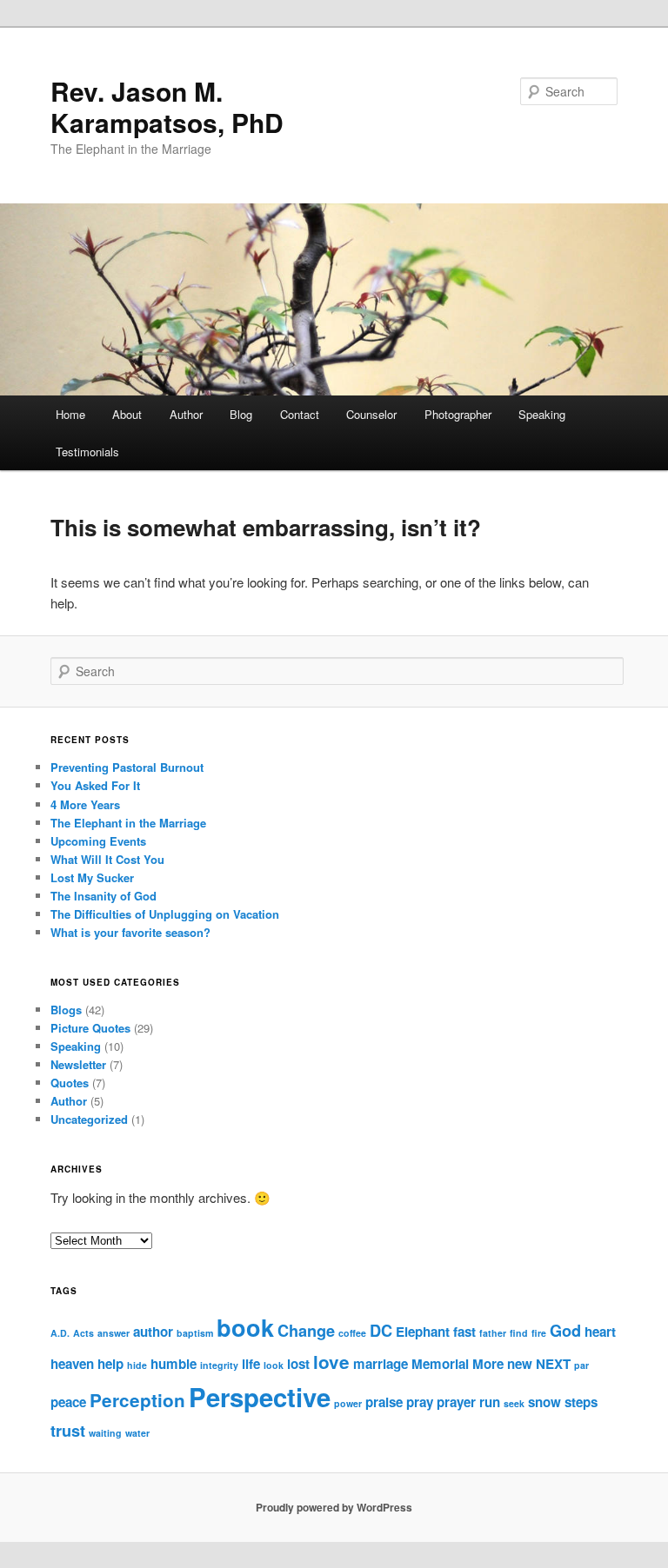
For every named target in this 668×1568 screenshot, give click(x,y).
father (492, 1332)
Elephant (423, 1331)
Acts (83, 1332)
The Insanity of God (103, 895)
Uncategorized (89, 1119)
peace (68, 1402)
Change (306, 1330)
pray (419, 1402)
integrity (219, 1365)
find (519, 1332)
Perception (137, 1399)
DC (381, 1330)
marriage (380, 1363)
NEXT (553, 1363)
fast (464, 1331)
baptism (195, 1332)
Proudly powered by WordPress (334, 1507)
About (127, 414)
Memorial (440, 1363)
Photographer (457, 414)
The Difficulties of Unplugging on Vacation (164, 914)
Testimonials (87, 451)
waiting (105, 1432)
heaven (72, 1363)
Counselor (371, 414)
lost (298, 1363)
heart (600, 1331)
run (489, 1402)
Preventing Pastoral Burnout (127, 767)
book (245, 1327)
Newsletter (78, 1064)
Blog (241, 414)
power (348, 1403)
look (274, 1365)
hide (137, 1365)
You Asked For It (95, 785)
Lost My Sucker (92, 877)
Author (186, 414)
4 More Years (85, 804)
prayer (456, 1402)
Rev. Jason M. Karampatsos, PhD (167, 106)
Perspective (260, 1397)
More (488, 1363)
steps (581, 1402)
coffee (352, 1332)
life (251, 1363)
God (565, 1330)
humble (173, 1363)
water (137, 1432)
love (331, 1361)
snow (544, 1402)
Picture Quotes (90, 1028)
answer (113, 1332)
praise (384, 1402)
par (581, 1365)
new (519, 1363)
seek (514, 1403)
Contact (299, 414)
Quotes (69, 1082)
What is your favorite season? (130, 932)
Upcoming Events (98, 841)
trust (67, 1430)
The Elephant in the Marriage (128, 822)
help (110, 1363)
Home (70, 414)
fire (538, 1332)
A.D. (60, 1332)
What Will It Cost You (107, 859)
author (153, 1331)
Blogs (66, 1009)
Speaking (541, 414)
